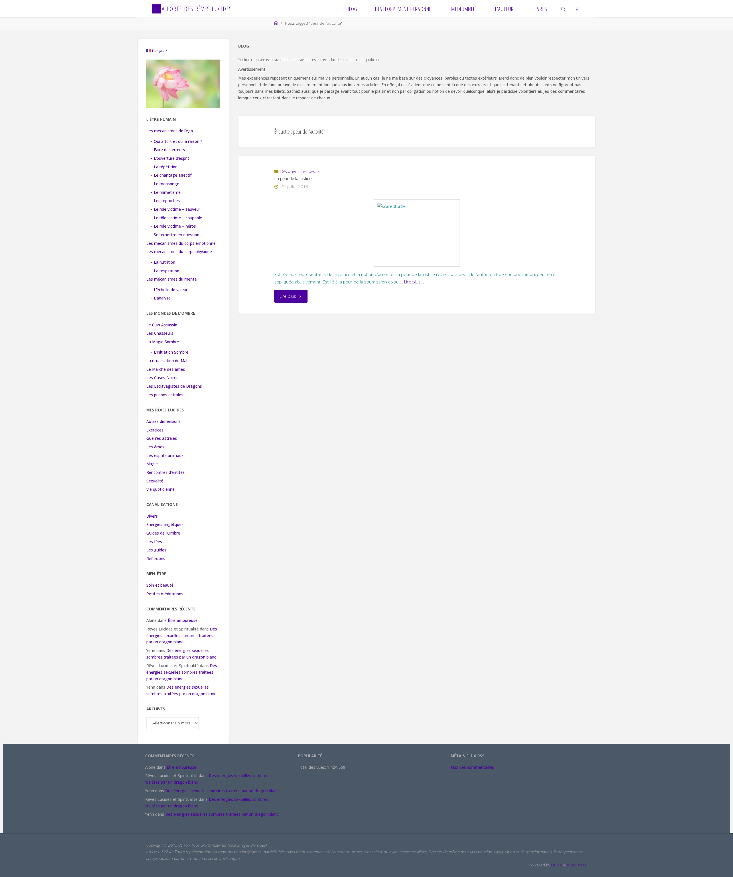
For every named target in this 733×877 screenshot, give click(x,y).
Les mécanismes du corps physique (179, 251)
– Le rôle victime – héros (173, 226)
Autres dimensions (163, 421)
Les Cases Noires (162, 377)
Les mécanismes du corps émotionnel (181, 243)
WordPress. (577, 865)
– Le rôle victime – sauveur (175, 209)
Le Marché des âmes (165, 369)
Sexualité (154, 481)
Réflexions (155, 558)
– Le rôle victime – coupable (176, 217)
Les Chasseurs (159, 333)
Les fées (154, 541)
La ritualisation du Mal (166, 360)
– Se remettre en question (174, 234)
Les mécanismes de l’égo (169, 130)
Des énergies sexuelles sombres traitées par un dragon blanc (181, 635)
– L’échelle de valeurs (170, 289)
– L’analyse (160, 298)
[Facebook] (577, 9)
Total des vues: (312, 767)
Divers (152, 516)
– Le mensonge (164, 183)
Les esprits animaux (165, 455)
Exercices (154, 430)
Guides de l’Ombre (163, 533)
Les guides (156, 550)
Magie (152, 463)
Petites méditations (164, 593)
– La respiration (164, 270)
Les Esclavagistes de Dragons (174, 386)
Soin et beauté (160, 585)
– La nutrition (162, 262)
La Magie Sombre (162, 341)
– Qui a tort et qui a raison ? (176, 141)
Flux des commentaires (472, 767)
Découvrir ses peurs (300, 171)
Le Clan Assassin (161, 325)
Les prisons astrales (164, 394)
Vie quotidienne (160, 489)
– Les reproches (165, 200)
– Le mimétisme (165, 192)
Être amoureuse (183, 620)
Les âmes (155, 447)
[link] (563, 8)
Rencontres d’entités (165, 472)
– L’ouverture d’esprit (169, 158)
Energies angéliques (165, 524)
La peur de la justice (293, 178)
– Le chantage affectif (171, 175)
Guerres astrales (161, 438)
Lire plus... (414, 282)
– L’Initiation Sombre (169, 352)
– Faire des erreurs (167, 149)
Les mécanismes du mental (172, 279)
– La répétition (164, 167)
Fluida (556, 865)
